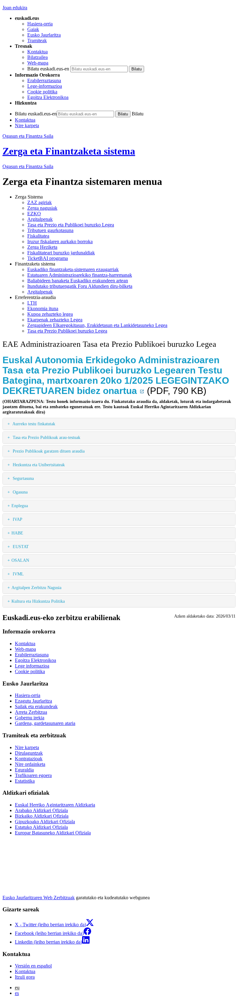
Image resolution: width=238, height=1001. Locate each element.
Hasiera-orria (40, 23)
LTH (32, 303)
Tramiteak (37, 40)
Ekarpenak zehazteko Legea (54, 319)
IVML (17, 573)
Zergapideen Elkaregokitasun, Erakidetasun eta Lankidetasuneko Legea (97, 325)
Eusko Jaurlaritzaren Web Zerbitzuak (38, 897)
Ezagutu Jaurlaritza (33, 701)
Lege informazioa (32, 665)
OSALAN (20, 560)
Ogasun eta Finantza (27, 166)
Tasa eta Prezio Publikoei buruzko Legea (67, 330)
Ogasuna (19, 491)
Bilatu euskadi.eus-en (48, 68)
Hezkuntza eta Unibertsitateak (38, 464)
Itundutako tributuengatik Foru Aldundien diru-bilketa (79, 286)
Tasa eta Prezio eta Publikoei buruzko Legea (70, 224)
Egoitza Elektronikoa (47, 97)
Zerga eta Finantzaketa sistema (68, 151)
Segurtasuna (22, 478)
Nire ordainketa (30, 764)
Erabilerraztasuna (44, 80)
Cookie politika (42, 91)
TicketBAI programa (47, 258)
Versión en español (33, 965)
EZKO (34, 213)
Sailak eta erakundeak (36, 706)
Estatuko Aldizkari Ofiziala (41, 827)
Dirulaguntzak (29, 753)
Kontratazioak (28, 758)
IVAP (16, 519)
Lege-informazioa (44, 86)
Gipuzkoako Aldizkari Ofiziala (45, 821)
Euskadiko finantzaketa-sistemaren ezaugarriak (73, 269)
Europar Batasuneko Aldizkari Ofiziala (53, 832)
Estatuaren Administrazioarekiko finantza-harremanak (79, 275)
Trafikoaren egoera (33, 775)
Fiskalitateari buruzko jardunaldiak (61, 252)
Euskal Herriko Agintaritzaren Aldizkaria (55, 804)
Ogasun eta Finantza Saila (27, 136)
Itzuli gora (25, 977)
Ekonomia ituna (42, 308)
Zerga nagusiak (42, 208)
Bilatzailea (37, 57)
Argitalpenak (40, 219)
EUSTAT (20, 546)
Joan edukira (14, 7)
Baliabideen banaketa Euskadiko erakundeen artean (77, 280)
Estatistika (25, 781)
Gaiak (33, 29)
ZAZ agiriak (39, 202)
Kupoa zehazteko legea (50, 314)
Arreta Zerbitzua (31, 712)
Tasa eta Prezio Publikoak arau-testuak (45, 437)
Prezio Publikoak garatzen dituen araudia (48, 451)
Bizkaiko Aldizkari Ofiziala (41, 816)
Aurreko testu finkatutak (33, 423)
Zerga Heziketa (42, 247)
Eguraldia (24, 769)
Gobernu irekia (29, 717)
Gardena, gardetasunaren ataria (45, 723)
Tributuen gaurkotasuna (50, 230)
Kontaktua (37, 51)
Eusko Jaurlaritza (44, 35)
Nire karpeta (27, 125)
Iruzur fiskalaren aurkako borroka (60, 241)
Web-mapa (37, 62)
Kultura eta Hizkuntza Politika (38, 601)
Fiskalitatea (38, 236)
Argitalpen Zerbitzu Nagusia (36, 587)
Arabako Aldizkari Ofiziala (41, 810)
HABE (17, 532)
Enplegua (19, 505)
